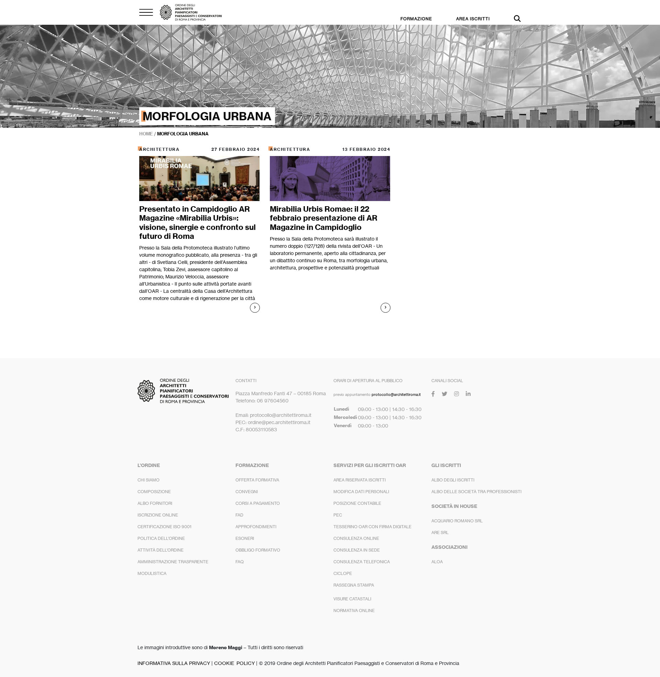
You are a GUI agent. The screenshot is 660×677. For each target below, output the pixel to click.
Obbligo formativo (257, 550)
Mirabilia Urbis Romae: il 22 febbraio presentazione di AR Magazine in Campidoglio (323, 218)
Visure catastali (352, 598)
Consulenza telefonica (361, 561)
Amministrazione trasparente (173, 561)
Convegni (246, 491)
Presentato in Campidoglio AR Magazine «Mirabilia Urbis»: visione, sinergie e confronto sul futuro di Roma (197, 222)
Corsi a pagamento (257, 503)
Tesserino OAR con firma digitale (372, 526)
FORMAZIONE (416, 18)
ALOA (437, 561)
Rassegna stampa (353, 585)
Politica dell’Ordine (161, 538)
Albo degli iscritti (452, 479)
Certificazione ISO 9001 (164, 526)
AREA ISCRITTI (473, 18)
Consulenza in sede (356, 550)
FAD (239, 515)
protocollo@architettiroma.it (396, 394)
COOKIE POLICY (234, 663)
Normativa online (354, 610)
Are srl (440, 532)
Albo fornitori (155, 503)
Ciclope (342, 573)
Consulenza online (356, 538)
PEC (337, 515)
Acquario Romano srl (457, 520)
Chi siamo (149, 479)
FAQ (239, 561)
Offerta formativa (257, 479)
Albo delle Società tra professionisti (476, 491)
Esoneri (244, 538)
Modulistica (152, 573)
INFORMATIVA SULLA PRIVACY (174, 663)
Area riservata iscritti (359, 479)
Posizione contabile (357, 503)
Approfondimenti (255, 526)
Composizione (154, 491)
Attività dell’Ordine (161, 550)
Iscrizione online (158, 515)
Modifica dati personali (361, 491)
